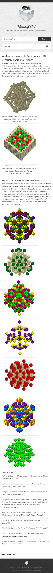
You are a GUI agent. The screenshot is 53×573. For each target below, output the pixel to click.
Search (44, 39)
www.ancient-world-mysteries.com (14, 536)
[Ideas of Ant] (26, 563)
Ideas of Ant (26, 26)
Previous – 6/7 (8, 554)
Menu (7, 46)
